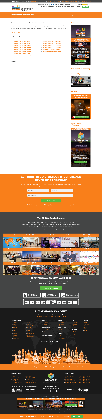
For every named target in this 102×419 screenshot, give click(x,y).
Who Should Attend (17, 380)
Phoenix (29, 330)
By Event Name (42, 314)
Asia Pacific (86, 324)
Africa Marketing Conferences (71, 382)
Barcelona (61, 324)
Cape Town (61, 337)
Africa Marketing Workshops (85, 384)
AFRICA (60, 333)
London (45, 337)
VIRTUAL (85, 321)
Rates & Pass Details (30, 377)
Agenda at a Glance (17, 377)
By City (49, 314)
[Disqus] (39, 82)
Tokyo (74, 327)
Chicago (15, 327)
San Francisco (30, 333)
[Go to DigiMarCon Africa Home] (15, 7)
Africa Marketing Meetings (84, 377)
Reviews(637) (84, 4)
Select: (35, 314)
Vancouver (46, 325)
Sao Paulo (46, 333)
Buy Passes (28, 376)
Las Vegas (15, 336)
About (14, 376)
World (85, 330)
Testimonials (29, 379)
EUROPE (60, 321)
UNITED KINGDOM (47, 335)
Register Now (75, 23)
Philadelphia (30, 329)
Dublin (60, 325)
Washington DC (30, 336)
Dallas (14, 329)
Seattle (29, 335)
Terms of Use (58, 412)
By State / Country (57, 314)
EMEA (85, 327)
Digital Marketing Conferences (77, 124)
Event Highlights (76, 74)
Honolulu (15, 333)
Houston (15, 335)
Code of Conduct (51, 412)
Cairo (60, 335)
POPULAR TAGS (69, 374)
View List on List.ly (15, 32)
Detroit (15, 332)
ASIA (73, 321)
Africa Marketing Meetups (84, 379)
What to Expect (16, 379)
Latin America (87, 328)
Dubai (60, 329)
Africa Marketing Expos (70, 384)
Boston (15, 324)
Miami (28, 322)
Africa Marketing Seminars (84, 380)
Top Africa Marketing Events (71, 380)
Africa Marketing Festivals (84, 376)
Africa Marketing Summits (84, 382)
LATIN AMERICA (46, 328)
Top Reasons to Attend (17, 382)
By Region (65, 314)
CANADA (44, 321)
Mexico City (46, 329)
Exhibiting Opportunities (31, 382)
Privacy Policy (43, 412)
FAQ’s (14, 384)
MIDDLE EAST (62, 328)
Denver (15, 330)
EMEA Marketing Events (71, 15)
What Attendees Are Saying (80, 69)
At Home (86, 325)
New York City (30, 325)
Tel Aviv (60, 331)
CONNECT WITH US (51, 386)
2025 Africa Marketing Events (71, 377)
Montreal (46, 322)
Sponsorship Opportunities (32, 380)
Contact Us (28, 384)
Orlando (29, 327)
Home (62, 15)
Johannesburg (62, 338)
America (86, 322)
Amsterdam (61, 322)
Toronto (45, 324)
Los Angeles (16, 338)
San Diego (29, 332)
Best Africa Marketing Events (71, 379)
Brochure (74, 91)
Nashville (29, 324)
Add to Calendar (34, 1)
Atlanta (15, 322)
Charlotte (15, 325)
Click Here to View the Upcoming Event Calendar (51, 316)
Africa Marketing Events (70, 376)
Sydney (74, 334)
